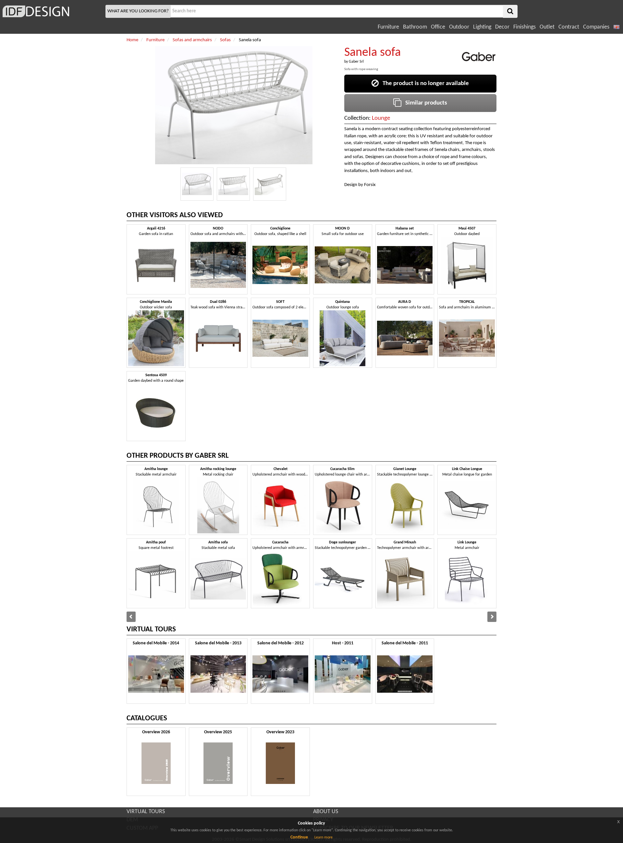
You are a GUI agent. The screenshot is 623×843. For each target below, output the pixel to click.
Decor (502, 27)
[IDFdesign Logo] (52, 11)
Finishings (524, 27)
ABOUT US (325, 812)
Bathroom (415, 27)
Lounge (381, 118)
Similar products (424, 103)
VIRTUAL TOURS (146, 812)
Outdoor (459, 27)
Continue (299, 837)
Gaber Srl (356, 62)
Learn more (323, 837)
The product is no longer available (424, 84)
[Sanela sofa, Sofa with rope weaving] (197, 184)
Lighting (482, 27)
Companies (596, 27)
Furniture (388, 27)
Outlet (547, 27)
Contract (568, 27)
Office (438, 27)
